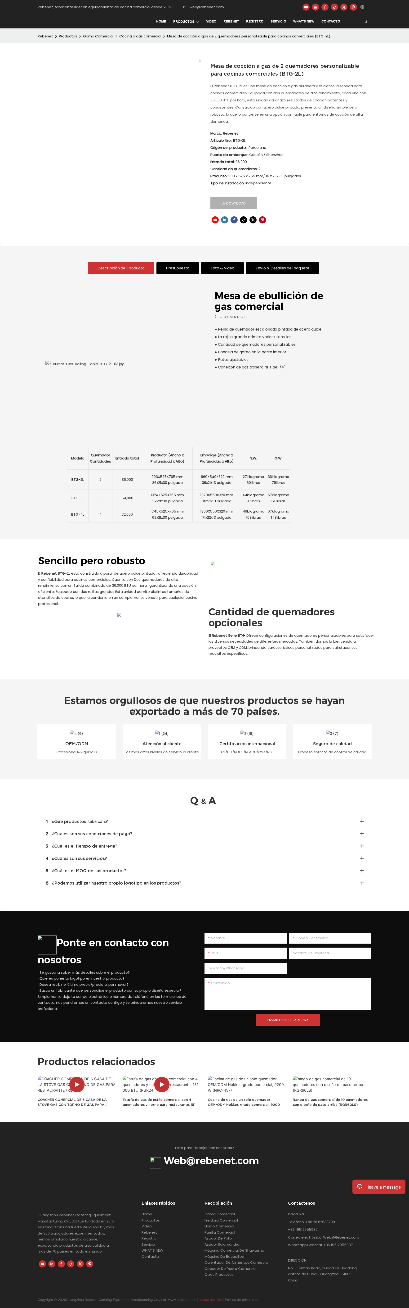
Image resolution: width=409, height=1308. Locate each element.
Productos (68, 36)
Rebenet (45, 36)
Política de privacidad (241, 1300)
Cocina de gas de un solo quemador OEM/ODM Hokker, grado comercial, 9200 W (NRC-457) (246, 1102)
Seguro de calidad (332, 743)
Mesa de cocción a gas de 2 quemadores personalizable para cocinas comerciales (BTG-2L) (248, 36)
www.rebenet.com (182, 1300)
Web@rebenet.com (210, 1161)
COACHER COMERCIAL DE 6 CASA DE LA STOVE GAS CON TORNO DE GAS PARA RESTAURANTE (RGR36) (72, 1102)
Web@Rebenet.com (340, 1237)
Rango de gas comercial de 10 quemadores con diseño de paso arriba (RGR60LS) (330, 1102)
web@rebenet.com (207, 7)
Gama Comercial (98, 36)
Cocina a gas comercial (140, 36)
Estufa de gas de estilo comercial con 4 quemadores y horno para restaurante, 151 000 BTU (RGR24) (159, 1102)
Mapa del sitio (211, 1300)
